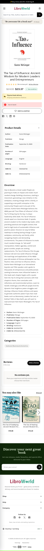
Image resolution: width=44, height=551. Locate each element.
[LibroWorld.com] (22, 481)
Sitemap (17, 542)
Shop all (39, 393)
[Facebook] (3, 116)
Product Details (13, 128)
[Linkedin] (10, 116)
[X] (7, 116)
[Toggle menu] (4, 8)
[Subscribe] (39, 467)
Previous (2, 412)
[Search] (39, 14)
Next (39, 412)
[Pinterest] (14, 116)
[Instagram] (15, 517)
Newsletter (25, 542)
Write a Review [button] (33, 84)
